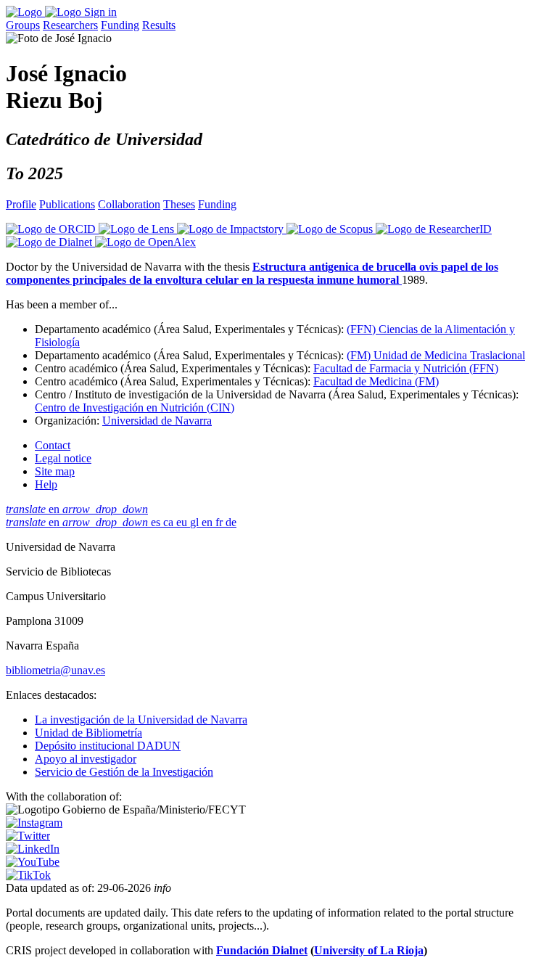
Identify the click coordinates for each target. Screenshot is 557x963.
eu (183, 522)
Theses (179, 204)
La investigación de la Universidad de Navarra (141, 719)
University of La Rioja (369, 950)
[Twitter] (28, 835)
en (77, 509)
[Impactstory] (231, 229)
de (231, 522)
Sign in (100, 12)
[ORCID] (52, 229)
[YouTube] (32, 862)
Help (46, 484)
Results (159, 25)
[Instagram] (34, 822)
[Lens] (138, 229)
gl (196, 522)
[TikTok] (28, 875)
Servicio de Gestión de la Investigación (124, 772)
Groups (23, 25)
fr (220, 522)
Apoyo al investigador (85, 759)
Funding (120, 25)
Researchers (70, 25)
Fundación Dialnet (262, 950)
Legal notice (63, 458)
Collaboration (129, 204)
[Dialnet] (50, 242)
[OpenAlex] (145, 242)
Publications (67, 204)
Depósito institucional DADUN (108, 745)
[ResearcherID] (434, 229)
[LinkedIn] (32, 849)
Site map (55, 471)
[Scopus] (331, 229)
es (157, 522)
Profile (21, 204)
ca (169, 522)
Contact (52, 445)
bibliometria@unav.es (55, 670)
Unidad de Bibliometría (88, 732)
